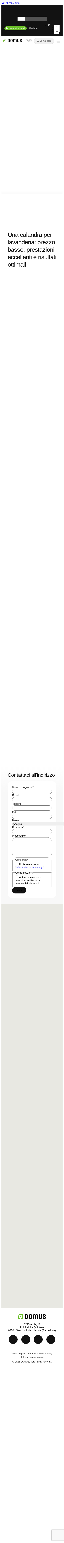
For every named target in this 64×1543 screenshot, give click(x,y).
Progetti (16, 1418)
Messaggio (19, 835)
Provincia (18, 827)
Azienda (16, 1434)
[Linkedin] (18, 10)
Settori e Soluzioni (24, 1410)
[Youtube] (32, 10)
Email (16, 795)
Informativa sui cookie (32, 1357)
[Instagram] (46, 10)
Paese (16, 820)
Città (14, 812)
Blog (13, 1426)
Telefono (17, 803)
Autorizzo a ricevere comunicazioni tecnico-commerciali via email (28, 880)
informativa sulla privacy (29, 867)
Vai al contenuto (10, 2)
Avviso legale (18, 1353)
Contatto (16, 1443)
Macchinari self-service (27, 1402)
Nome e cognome (23, 787)
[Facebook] (50, 1339)
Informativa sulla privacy (39, 1353)
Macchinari (18, 1394)
